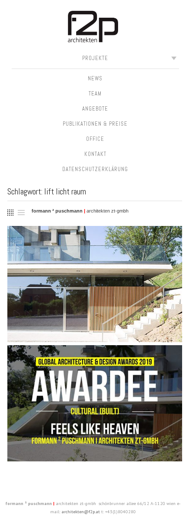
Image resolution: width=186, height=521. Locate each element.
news (95, 78)
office (95, 139)
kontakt (95, 154)
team (95, 93)
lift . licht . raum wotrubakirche (94, 262)
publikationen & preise (95, 124)
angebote (95, 108)
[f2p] (93, 28)
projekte (95, 58)
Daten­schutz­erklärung (95, 169)
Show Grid (9, 211)
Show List (21, 212)
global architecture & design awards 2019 (95, 381)
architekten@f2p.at (80, 512)
